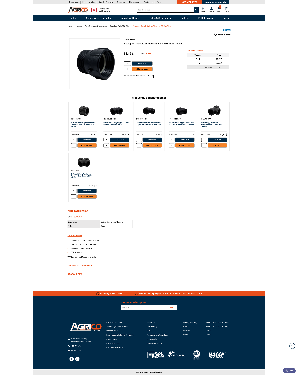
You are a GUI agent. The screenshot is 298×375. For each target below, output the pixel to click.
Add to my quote (87, 145)
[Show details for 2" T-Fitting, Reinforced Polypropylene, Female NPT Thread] (214, 110)
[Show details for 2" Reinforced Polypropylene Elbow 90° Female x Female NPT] (116, 110)
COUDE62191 (111, 119)
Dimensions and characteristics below (137, 76)
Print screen (224, 34)
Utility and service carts (114, 347)
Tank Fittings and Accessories (117, 327)
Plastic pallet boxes (113, 343)
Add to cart (142, 63)
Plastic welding (88, 2)
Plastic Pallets (111, 339)
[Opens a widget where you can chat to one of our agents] (289, 371)
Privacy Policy (152, 339)
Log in (203, 12)
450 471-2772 (76, 346)
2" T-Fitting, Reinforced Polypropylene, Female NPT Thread (211, 125)
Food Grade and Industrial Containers (120, 335)
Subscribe (171, 307)
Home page (74, 2)
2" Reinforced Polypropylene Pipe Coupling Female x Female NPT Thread (83, 125)
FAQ (149, 331)
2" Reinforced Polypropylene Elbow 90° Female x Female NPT (116, 124)
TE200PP (208, 119)
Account (211, 12)
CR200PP (78, 170)
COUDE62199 (144, 119)
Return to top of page (292, 346)
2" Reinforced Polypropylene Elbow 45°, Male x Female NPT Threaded (181, 124)
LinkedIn (77, 359)
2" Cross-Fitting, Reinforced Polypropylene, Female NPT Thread (81, 176)
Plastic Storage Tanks (114, 322)
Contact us (148, 2)
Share (228, 30)
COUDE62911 (176, 119)
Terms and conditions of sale (157, 335)
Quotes (226, 12)
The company (134, 2)
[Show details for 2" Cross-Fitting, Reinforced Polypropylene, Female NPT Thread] (84, 161)
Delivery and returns (154, 343)
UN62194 (78, 119)
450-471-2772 (189, 2)
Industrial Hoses (112, 331)
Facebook (71, 359)
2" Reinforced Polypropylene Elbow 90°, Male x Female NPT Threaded (149, 124)
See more (208, 67)
